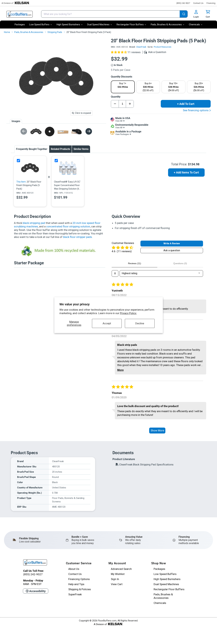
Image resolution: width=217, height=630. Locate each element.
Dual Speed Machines (166, 584)
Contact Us (198, 3)
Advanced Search (121, 568)
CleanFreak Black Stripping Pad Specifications (146, 464)
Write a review (171, 243)
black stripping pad (34, 223)
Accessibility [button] (37, 591)
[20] (30, 168)
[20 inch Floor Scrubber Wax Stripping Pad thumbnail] (49, 131)
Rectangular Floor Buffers (169, 589)
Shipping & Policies (79, 589)
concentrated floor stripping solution (68, 226)
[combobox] (114, 14)
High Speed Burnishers (167, 579)
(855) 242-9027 (183, 3)
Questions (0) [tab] (180, 263)
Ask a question (171, 250)
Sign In (115, 579)
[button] (119, 52)
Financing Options (79, 579)
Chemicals (160, 603)
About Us (73, 568)
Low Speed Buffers (165, 574)
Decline (139, 323)
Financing (211, 3)
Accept (107, 323)
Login (196, 16)
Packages (159, 568)
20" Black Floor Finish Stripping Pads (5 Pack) (28, 185)
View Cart (116, 584)
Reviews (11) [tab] (134, 263)
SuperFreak (75, 594)
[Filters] (115, 273)
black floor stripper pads (77, 237)
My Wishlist (118, 574)
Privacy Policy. (128, 313)
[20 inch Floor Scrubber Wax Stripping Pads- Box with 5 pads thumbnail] (76, 131)
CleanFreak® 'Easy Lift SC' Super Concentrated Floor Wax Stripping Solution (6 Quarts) (67, 185)
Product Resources (162, 47)
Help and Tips (76, 584)
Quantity (115, 96)
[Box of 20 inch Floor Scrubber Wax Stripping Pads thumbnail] (63, 131)
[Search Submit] (183, 14)
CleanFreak (141, 47)
